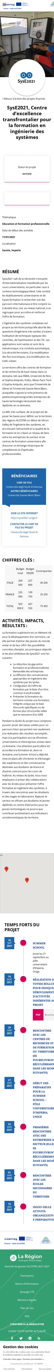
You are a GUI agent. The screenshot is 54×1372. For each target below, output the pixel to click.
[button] (27, 880)
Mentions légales (27, 1300)
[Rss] (39, 1338)
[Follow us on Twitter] (21, 1338)
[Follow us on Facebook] (12, 1338)
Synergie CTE (27, 1292)
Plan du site (27, 1308)
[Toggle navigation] (4, 5)
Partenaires (27, 1275)
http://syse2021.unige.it (24, 518)
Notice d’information (27, 1283)
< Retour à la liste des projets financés (23, 98)
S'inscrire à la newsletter (27, 1324)
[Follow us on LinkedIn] (30, 1338)
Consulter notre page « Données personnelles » (23, 1359)
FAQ (27, 1316)
